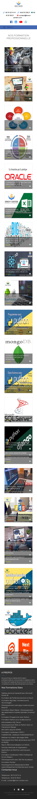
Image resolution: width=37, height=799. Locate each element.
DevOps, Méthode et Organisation (14, 747)
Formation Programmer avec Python (15, 717)
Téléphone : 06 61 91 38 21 (11, 778)
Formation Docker (8, 762)
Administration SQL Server (11, 722)
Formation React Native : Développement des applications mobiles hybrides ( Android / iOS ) (18, 712)
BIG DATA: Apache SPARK (11, 730)
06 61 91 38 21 (25, 12)
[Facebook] (14, 789)
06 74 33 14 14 (10, 12)
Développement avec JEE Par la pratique (17, 760)
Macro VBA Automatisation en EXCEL (15, 745)
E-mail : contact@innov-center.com (14, 780)
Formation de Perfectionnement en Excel (17, 698)
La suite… (9, 70)
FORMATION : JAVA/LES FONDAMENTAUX (17, 735)
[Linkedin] (18, 789)
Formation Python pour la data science (16, 720)
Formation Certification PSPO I (12, 732)
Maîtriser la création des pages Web (14, 737)
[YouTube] (23, 789)
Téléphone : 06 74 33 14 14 (11, 775)
